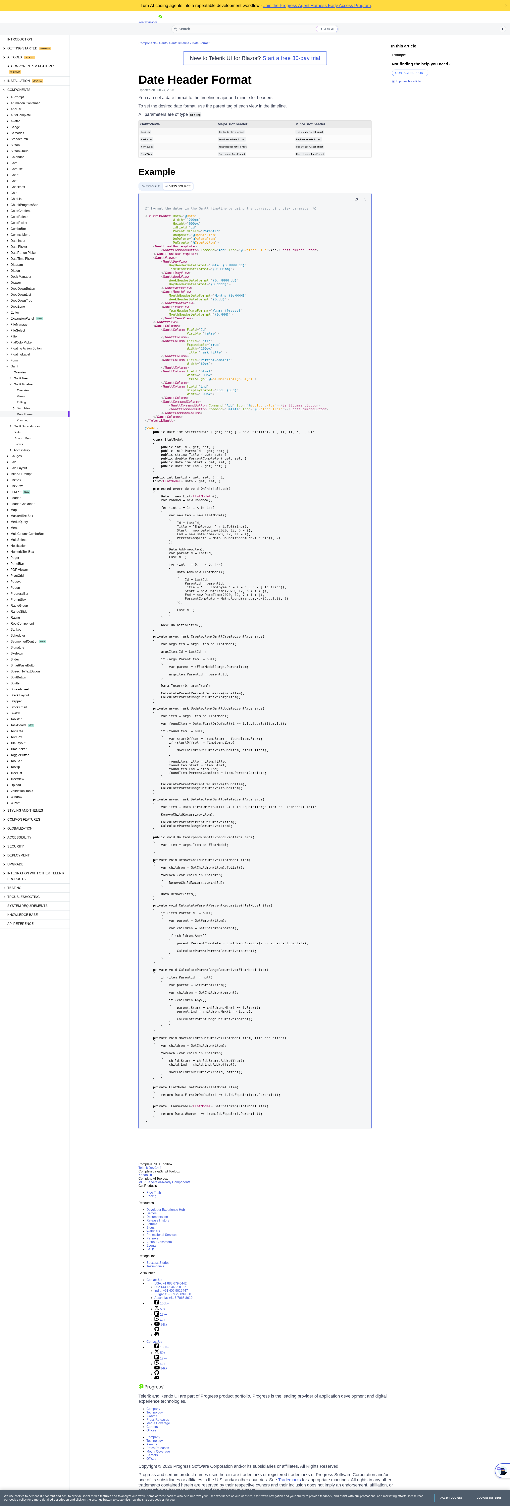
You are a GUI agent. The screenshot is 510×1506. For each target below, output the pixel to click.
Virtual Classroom (159, 1242)
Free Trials (154, 1192)
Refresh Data (22, 438)
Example (156, 172)
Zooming (22, 420)
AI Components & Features (31, 66)
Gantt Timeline (179, 43)
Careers (152, 1426)
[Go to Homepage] (160, 22)
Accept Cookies (451, 1497)
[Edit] (365, 200)
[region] (255, 1498)
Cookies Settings (489, 1497)
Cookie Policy (17, 1499)
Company (153, 1409)
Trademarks (289, 1479)
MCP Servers (147, 1182)
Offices (151, 1430)
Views (21, 396)
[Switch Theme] (503, 29)
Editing (21, 402)
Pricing (151, 1196)
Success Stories (157, 1262)
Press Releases (157, 1419)
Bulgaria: (172, 1294)
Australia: (173, 1297)
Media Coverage (158, 1423)
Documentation (157, 1217)
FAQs (150, 1249)
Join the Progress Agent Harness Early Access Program (317, 5)
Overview (20, 372)
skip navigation (148, 22)
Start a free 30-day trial (291, 58)
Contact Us (154, 1280)
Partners (152, 1238)
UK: (170, 1287)
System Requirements (27, 906)
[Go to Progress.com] (151, 1388)
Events (18, 444)
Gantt (163, 43)
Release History (157, 1220)
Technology (154, 1412)
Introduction (19, 39)
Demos (151, 1213)
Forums (151, 1224)
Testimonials (155, 1266)
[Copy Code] (356, 200)
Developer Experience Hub (165, 1209)
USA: (170, 1283)
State (17, 432)
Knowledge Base (22, 914)
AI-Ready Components (174, 1182)
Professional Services (161, 1234)
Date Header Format (195, 79)
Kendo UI (145, 1175)
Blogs (150, 1227)
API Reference (20, 923)
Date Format (25, 414)
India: (171, 1290)
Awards (151, 1416)
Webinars (153, 1231)
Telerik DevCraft (149, 1167)
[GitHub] (156, 1330)
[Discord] (156, 1335)
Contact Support (410, 73)
